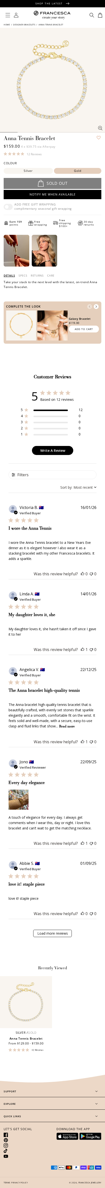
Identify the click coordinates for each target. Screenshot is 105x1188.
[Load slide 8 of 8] (96, 132)
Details (9, 275)
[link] (23, 153)
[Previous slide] (89, 306)
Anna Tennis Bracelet (26, 1039)
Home (7, 24)
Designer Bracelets (24, 24)
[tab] (9, 275)
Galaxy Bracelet (80, 318)
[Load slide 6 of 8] (61, 132)
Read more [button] (67, 726)
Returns (37, 275)
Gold (77, 171)
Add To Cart (84, 329)
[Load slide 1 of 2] (9, 132)
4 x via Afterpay (38, 147)
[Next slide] (96, 306)
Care (50, 275)
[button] (8, 15)
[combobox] (78, 487)
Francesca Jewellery (89, 1182)
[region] (52, 411)
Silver (28, 171)
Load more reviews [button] (52, 933)
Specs (23, 275)
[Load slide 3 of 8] (26, 132)
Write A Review (52, 450)
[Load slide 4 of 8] (43, 132)
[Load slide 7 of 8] (79, 132)
